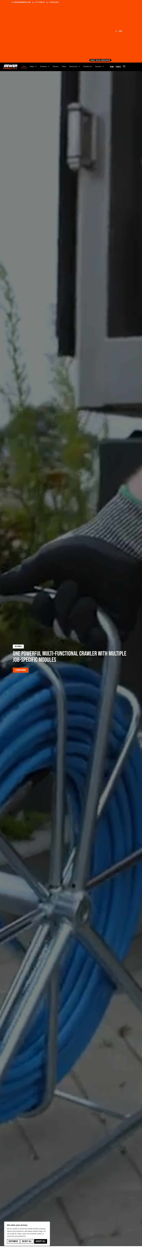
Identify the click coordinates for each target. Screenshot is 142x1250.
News (112, 67)
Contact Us (87, 66)
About (32, 66)
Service (56, 66)
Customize (13, 1241)
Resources (73, 66)
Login (120, 31)
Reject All (27, 1241)
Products (43, 66)
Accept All (41, 1241)
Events (118, 67)
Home (24, 66)
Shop (64, 66)
